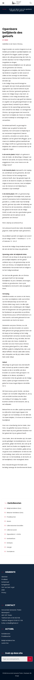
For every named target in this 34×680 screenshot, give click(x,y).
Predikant (4, 579)
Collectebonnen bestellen (15, 525)
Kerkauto (10, 543)
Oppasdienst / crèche (14, 534)
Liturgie (9, 547)
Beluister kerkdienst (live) (15, 512)
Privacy (3, 592)
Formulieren (10, 551)
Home (4, 9)
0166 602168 (15, 618)
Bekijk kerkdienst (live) (14, 508)
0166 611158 (18, 620)
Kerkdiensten (5, 634)
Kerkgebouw (5, 585)
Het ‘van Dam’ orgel (7, 587)
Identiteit (4, 577)
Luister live (4, 643)
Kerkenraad (5, 582)
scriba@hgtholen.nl (12, 623)
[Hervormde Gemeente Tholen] (17, 3)
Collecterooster (12, 530)
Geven (9, 521)
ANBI (3, 590)
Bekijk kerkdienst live (8, 640)
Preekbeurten (11, 517)
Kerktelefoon (11, 538)
